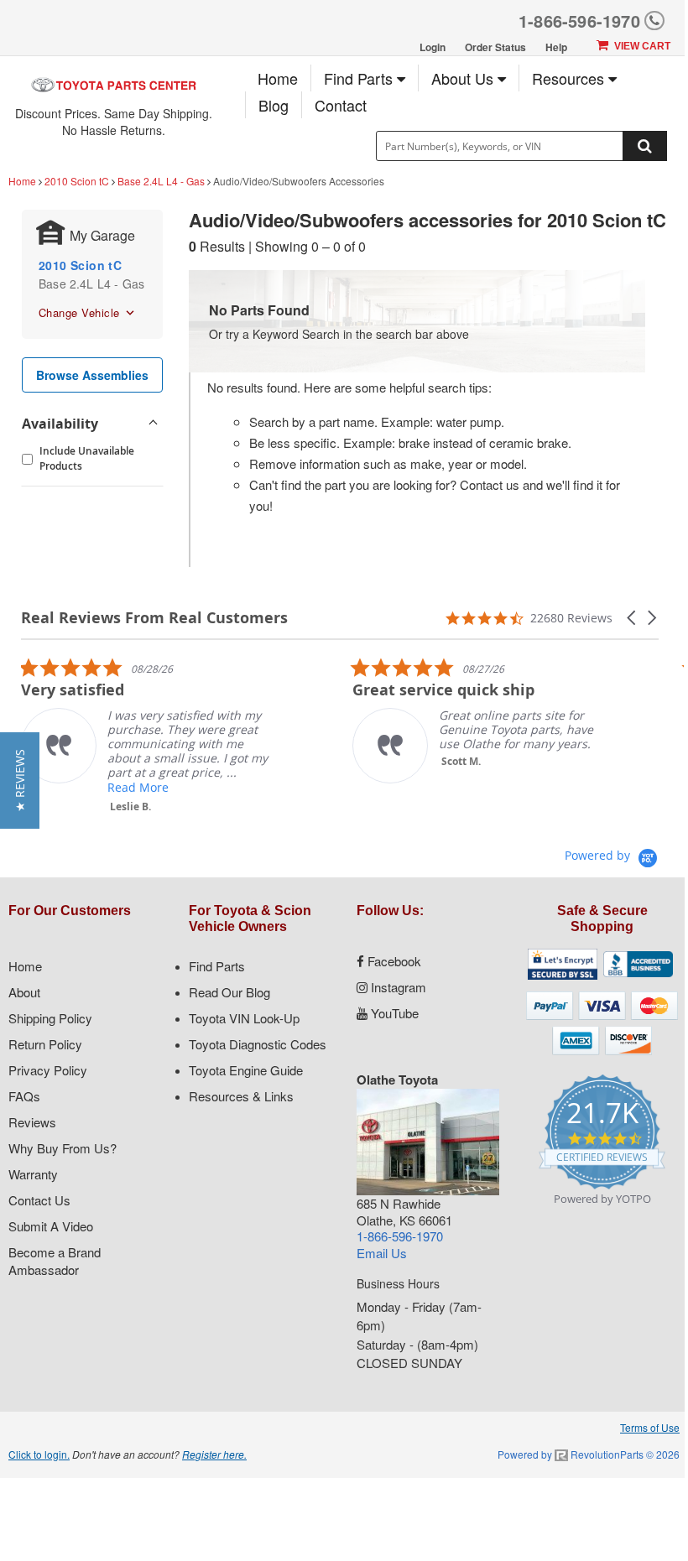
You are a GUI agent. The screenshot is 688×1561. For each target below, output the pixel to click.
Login (433, 47)
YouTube (393, 1013)
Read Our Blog (229, 992)
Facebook (392, 961)
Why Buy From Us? (62, 1148)
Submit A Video (50, 1226)
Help (556, 47)
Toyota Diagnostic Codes (257, 1044)
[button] (632, 618)
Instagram (396, 987)
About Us (464, 78)
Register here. (214, 1454)
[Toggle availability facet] (153, 424)
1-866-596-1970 (579, 20)
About (24, 992)
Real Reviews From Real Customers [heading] (154, 618)
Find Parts (360, 78)
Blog (273, 105)
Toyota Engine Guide (246, 1070)
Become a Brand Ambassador (54, 1260)
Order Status (495, 47)
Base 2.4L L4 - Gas (161, 181)
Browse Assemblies (92, 375)
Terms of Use (650, 1427)
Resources (570, 78)
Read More (138, 787)
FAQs (24, 1096)
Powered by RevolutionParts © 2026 (589, 1454)
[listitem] (147, 735)
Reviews (32, 1122)
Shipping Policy (50, 1018)
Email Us (382, 1253)
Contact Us (39, 1200)
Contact (341, 105)
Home (278, 78)
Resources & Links (241, 1096)
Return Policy (45, 1044)
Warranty (33, 1174)
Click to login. (39, 1454)
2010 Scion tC (76, 181)
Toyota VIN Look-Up (244, 1018)
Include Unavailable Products (86, 458)
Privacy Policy (47, 1070)
